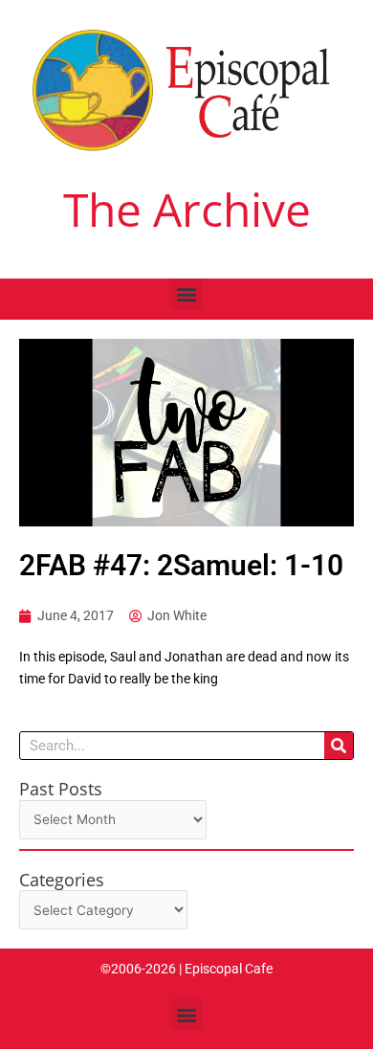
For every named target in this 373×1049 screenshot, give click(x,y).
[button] (187, 294)
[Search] (338, 745)
